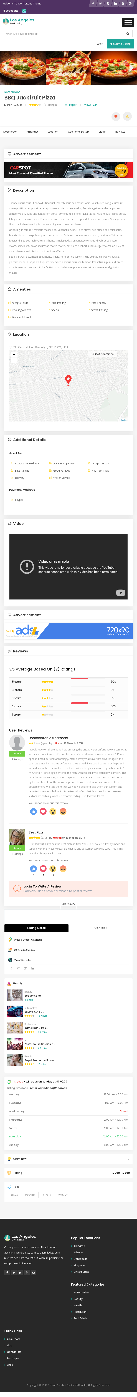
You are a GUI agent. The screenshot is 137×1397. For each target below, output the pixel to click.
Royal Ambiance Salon (39, 1060)
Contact (100, 928)
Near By (17, 983)
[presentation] (5, 68)
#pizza (14, 1194)
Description (10, 131)
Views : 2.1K (90, 105)
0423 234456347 (24, 950)
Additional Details (79, 131)
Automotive (30, 1008)
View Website (22, 960)
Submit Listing (122, 44)
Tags (16, 1187)
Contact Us (14, 1352)
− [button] (14, 360)
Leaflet (124, 419)
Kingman (79, 1265)
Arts (26, 1040)
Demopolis (80, 1259)
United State (22, 940)
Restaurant (12, 92)
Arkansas (36, 940)
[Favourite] (115, 116)
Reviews (120, 131)
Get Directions (104, 354)
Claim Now (19, 1159)
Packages (13, 1358)
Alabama (79, 1246)
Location (53, 131)
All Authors (13, 1339)
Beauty (28, 991)
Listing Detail (36, 928)
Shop (10, 1365)
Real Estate (81, 1318)
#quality (30, 1194)
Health (78, 1305)
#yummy (63, 1194)
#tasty (46, 1194)
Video (102, 131)
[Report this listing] (127, 116)
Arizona (78, 1252)
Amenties (33, 131)
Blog (9, 1345)
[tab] (68, 154)
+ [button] (14, 354)
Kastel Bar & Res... (35, 1028)
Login (100, 43)
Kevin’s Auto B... (34, 1012)
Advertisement (26, 154)
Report (73, 105)
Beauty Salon (33, 996)
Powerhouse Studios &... (39, 1044)
